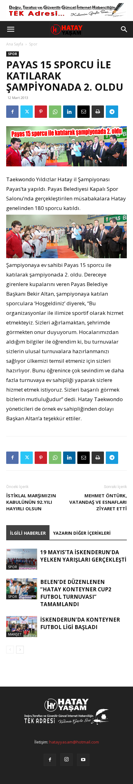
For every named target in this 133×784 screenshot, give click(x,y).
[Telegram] (112, 111)
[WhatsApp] (55, 111)
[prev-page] (10, 649)
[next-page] (20, 649)
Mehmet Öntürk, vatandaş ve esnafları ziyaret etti (98, 502)
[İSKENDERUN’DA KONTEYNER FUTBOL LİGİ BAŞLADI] (21, 626)
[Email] (83, 111)
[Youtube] (83, 760)
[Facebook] (12, 111)
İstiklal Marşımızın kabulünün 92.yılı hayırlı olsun (31, 502)
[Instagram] (66, 759)
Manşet (15, 634)
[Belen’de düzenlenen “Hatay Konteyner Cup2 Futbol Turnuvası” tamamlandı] (21, 589)
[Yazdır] (98, 111)
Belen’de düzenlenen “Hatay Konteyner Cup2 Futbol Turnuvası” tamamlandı (75, 593)
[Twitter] (26, 111)
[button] (10, 29)
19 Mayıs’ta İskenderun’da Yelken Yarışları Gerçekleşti (83, 556)
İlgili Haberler (28, 533)
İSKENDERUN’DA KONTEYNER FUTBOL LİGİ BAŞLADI (80, 623)
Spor (33, 44)
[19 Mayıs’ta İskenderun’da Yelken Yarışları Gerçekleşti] (21, 559)
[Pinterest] (41, 111)
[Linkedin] (69, 111)
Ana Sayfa (14, 44)
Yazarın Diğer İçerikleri (82, 533)
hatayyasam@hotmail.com (74, 742)
